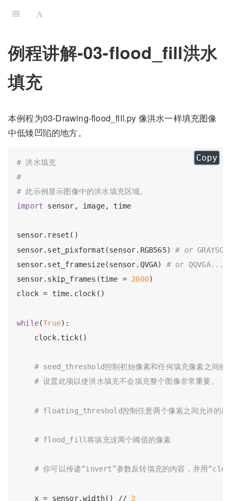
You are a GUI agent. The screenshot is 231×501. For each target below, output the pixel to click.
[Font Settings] (39, 13)
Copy (207, 158)
